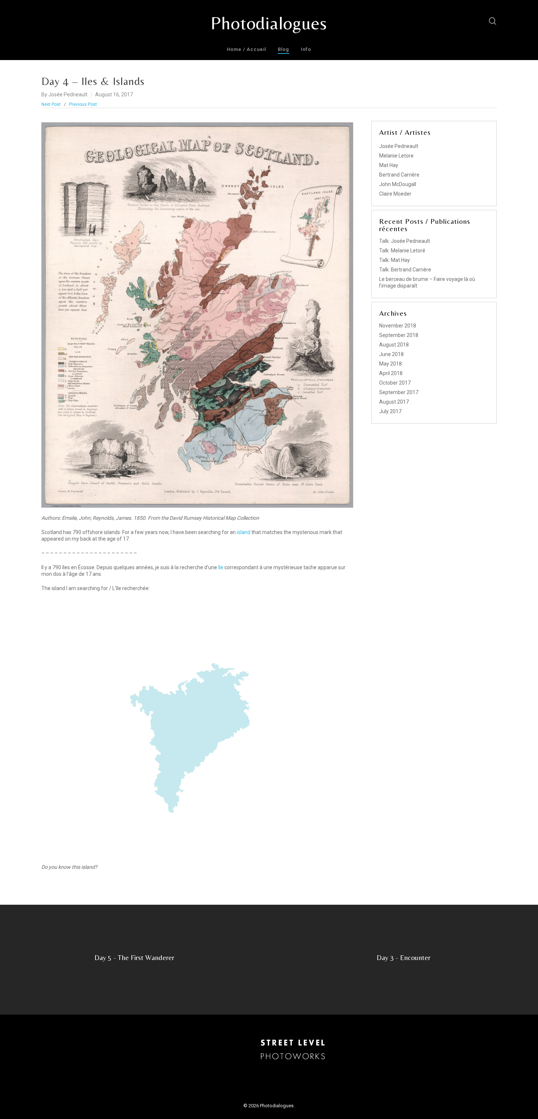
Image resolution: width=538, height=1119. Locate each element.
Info (306, 49)
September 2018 (398, 335)
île (220, 567)
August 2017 (394, 402)
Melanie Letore (396, 156)
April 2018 (391, 373)
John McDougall (397, 184)
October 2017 (395, 383)
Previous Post (83, 104)
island (244, 532)
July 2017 (390, 411)
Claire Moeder (395, 194)
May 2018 (390, 364)
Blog (283, 49)
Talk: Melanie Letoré (402, 250)
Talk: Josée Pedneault (404, 241)
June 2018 (391, 354)
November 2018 (397, 326)
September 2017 (398, 392)
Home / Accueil (246, 49)
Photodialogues (269, 22)
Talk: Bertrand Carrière (405, 270)
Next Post (51, 104)
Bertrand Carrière (399, 175)
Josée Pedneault (67, 94)
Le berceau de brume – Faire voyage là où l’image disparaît (427, 282)
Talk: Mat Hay (394, 260)
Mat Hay (388, 165)
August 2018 (394, 345)
